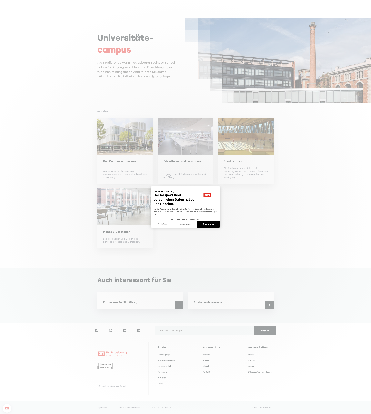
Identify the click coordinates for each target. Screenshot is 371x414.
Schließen (162, 224)
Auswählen (185, 224)
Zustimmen (208, 224)
